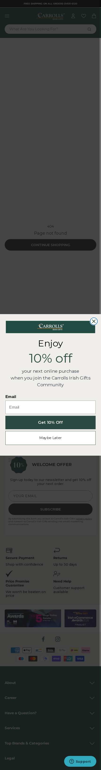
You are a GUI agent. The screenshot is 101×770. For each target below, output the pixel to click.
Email (10, 397)
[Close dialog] (93, 321)
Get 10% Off (50, 422)
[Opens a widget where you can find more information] (80, 762)
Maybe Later (50, 438)
